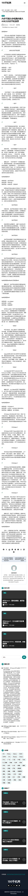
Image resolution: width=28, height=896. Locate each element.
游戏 (20, 774)
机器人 (9, 774)
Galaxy (9, 753)
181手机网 (9, 874)
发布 (9, 765)
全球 (16, 762)
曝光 (4, 774)
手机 (14, 768)
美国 (9, 777)
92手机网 (19, 874)
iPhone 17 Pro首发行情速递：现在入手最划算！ (11, 732)
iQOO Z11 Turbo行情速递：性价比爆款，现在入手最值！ (11, 737)
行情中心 (5, 793)
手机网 (23, 874)
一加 (9, 759)
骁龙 (20, 780)
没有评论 (18, 25)
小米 (14, 765)
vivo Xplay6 (11, 27)
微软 (24, 765)
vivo (4, 759)
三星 (14, 759)
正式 (15, 774)
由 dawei (6, 25)
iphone (15, 753)
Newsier (19, 891)
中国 (19, 759)
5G (4, 753)
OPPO (4, 756)
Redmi (21, 756)
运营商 (9, 780)
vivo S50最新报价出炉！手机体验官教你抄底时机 (11, 743)
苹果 (19, 777)
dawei (15, 573)
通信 (15, 780)
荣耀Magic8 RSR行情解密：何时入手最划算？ (11, 726)
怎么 (4, 768)
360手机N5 (5, 27)
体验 (11, 762)
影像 (19, 765)
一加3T (15, 27)
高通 (4, 782)
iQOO (21, 753)
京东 (24, 759)
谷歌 (4, 780)
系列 (4, 777)
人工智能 (5, 762)
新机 (4, 771)
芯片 (14, 777)
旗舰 (9, 771)
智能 (14, 771)
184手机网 (14, 874)
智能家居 (20, 771)
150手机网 (6, 2)
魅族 (9, 782)
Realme (15, 756)
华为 (3, 15)
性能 (9, 768)
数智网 (19, 768)
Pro (10, 756)
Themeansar (13, 893)
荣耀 (24, 777)
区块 (21, 762)
